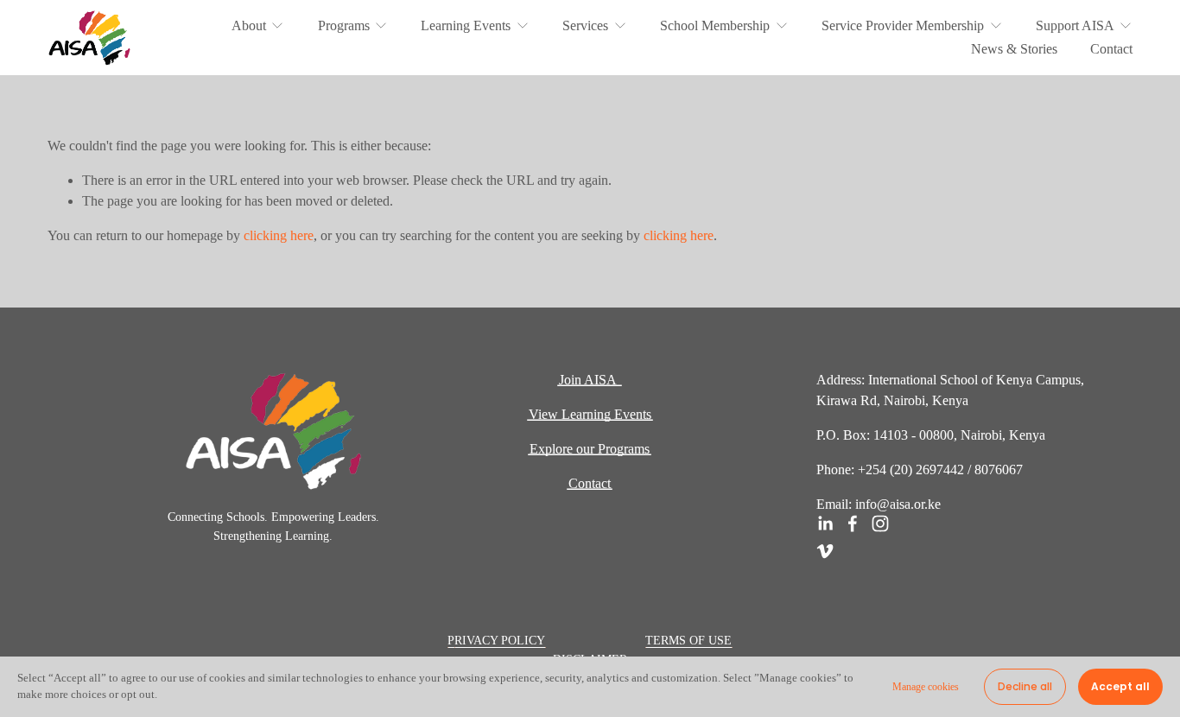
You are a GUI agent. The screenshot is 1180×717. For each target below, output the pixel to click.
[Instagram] (880, 523)
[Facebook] (852, 523)
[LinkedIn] (825, 523)
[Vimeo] (825, 551)
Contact (1111, 48)
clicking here (279, 235)
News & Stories (1014, 48)
